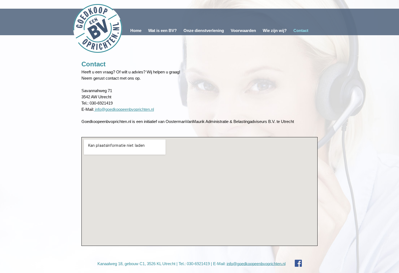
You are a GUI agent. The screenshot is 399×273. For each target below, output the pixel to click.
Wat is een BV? (162, 30)
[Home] (97, 28)
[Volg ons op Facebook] (294, 263)
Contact (300, 30)
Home (135, 30)
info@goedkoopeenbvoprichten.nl (124, 109)
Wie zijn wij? (275, 30)
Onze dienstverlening (203, 30)
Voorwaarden (243, 30)
